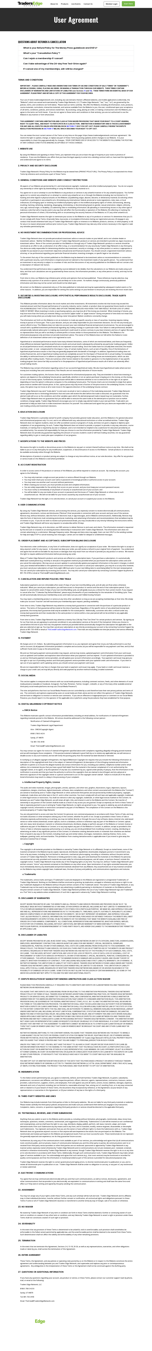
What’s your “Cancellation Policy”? (41, 53)
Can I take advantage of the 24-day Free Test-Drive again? (55, 63)
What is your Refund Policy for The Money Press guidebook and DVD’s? (60, 47)
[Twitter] (124, 1344)
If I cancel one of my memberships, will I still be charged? (53, 68)
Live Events (76, 4)
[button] (112, 4)
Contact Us (88, 4)
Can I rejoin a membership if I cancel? (43, 58)
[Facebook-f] (117, 1344)
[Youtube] (130, 1344)
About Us (54, 4)
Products (64, 4)
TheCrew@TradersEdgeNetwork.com (62, 629)
